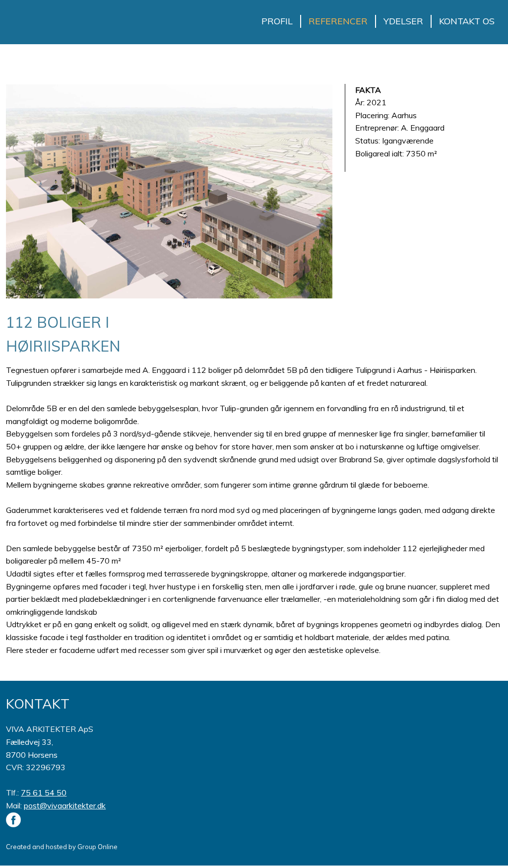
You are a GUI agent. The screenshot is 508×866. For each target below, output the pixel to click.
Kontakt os (467, 21)
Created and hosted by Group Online (62, 847)
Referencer (338, 21)
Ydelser (403, 21)
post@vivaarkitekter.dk (65, 805)
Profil (277, 21)
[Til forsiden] (42, 17)
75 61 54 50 (43, 792)
